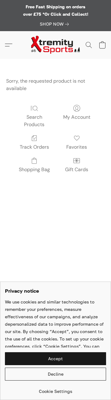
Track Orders (34, 147)
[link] (55, 24)
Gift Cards (76, 169)
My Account (76, 117)
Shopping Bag (34, 169)
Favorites (76, 147)
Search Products (34, 121)
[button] (55, 45)
